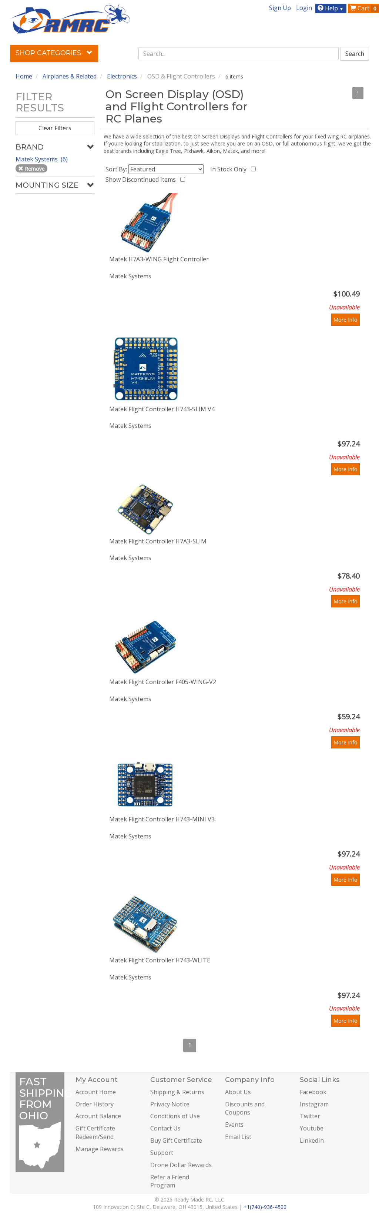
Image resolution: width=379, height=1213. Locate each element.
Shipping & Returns (177, 1092)
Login (304, 8)
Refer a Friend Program (169, 1181)
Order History (95, 1104)
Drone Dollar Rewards (181, 1165)
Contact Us (165, 1128)
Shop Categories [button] (49, 53)
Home (24, 76)
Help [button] (333, 8)
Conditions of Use (175, 1116)
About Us (238, 1092)
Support (161, 1153)
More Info (345, 319)
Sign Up (280, 8)
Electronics (122, 76)
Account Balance (98, 1116)
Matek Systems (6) (42, 159)
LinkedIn (312, 1140)
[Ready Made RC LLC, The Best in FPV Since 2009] (70, 18)
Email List (238, 1137)
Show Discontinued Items (142, 179)
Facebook (313, 1092)
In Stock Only (229, 169)
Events (234, 1124)
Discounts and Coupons (245, 1108)
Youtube (311, 1128)
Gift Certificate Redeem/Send (95, 1132)
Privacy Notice (170, 1104)
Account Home (96, 1092)
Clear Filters (54, 128)
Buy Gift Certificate (176, 1140)
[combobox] (238, 53)
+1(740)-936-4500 (265, 1206)
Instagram (314, 1104)
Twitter (310, 1116)
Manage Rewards (100, 1149)
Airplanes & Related (70, 76)
